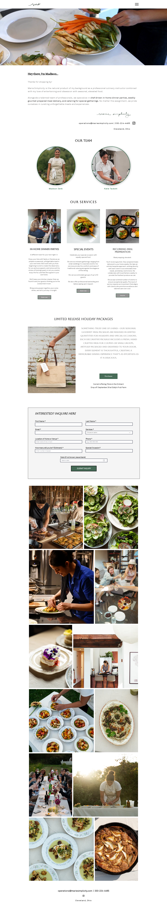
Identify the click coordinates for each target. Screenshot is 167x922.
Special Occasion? (93, 448)
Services (89, 429)
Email (37, 429)
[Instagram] (134, 123)
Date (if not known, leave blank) (73, 457)
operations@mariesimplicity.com (96, 123)
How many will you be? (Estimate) (48, 448)
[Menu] (137, 4)
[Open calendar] (104, 460)
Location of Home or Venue (46, 439)
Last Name (90, 421)
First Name (39, 421)
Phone (88, 439)
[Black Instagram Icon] (83, 896)
